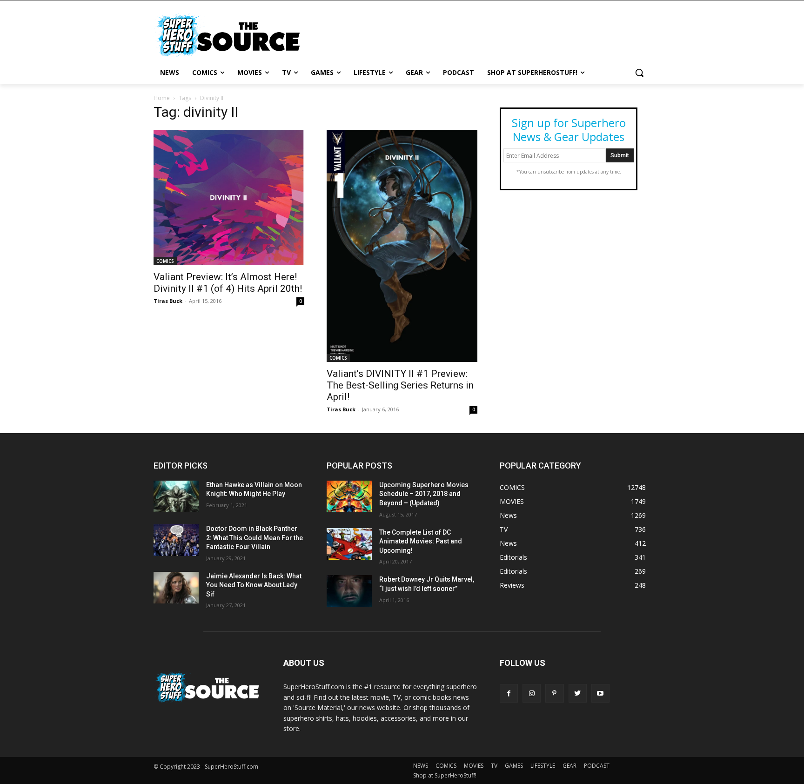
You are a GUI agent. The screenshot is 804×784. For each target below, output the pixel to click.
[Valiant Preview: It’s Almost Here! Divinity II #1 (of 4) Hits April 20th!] (229, 197)
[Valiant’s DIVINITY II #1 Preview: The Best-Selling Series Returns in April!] (402, 246)
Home (162, 98)
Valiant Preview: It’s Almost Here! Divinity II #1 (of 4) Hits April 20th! (228, 282)
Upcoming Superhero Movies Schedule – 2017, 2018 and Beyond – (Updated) (424, 494)
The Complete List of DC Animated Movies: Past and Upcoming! (420, 541)
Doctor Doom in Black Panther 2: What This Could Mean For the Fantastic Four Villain (254, 537)
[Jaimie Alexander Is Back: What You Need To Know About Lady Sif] (176, 587)
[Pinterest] (554, 693)
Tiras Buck (168, 300)
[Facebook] (509, 693)
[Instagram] (532, 693)
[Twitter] (578, 693)
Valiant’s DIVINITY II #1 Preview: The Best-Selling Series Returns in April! (400, 385)
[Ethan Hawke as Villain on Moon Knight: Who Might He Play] (176, 496)
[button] (639, 72)
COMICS (165, 261)
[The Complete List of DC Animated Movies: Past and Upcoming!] (349, 544)
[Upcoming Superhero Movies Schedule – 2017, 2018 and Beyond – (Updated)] (349, 496)
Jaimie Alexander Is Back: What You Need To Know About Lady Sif (254, 585)
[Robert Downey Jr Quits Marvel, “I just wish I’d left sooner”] (349, 591)
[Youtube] (600, 693)
